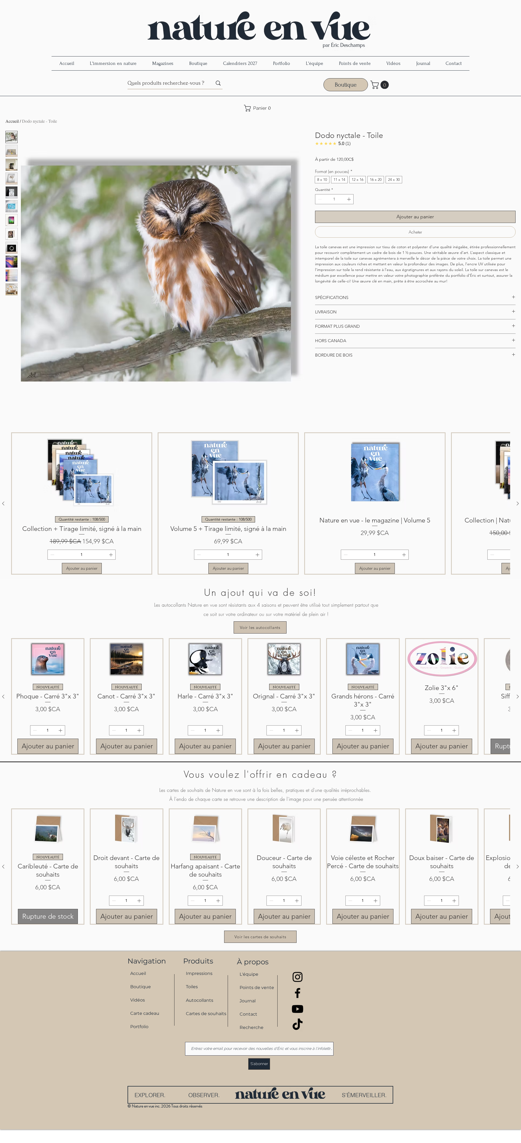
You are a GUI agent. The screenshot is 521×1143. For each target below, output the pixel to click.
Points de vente (257, 987)
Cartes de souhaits (203, 1013)
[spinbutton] (334, 199)
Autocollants (199, 1000)
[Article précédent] (3, 503)
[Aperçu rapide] (48, 659)
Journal (248, 1000)
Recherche (251, 1027)
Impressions (199, 973)
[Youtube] (297, 1009)
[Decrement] (319, 199)
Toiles (192, 986)
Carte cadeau (144, 1013)
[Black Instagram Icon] (297, 977)
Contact (248, 1014)
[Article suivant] (517, 503)
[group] (260, 503)
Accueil (12, 121)
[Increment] (349, 199)
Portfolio (139, 1026)
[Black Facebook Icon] (297, 993)
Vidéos (137, 1000)
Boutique (140, 986)
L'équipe (249, 974)
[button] (380, 85)
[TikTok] (297, 1025)
